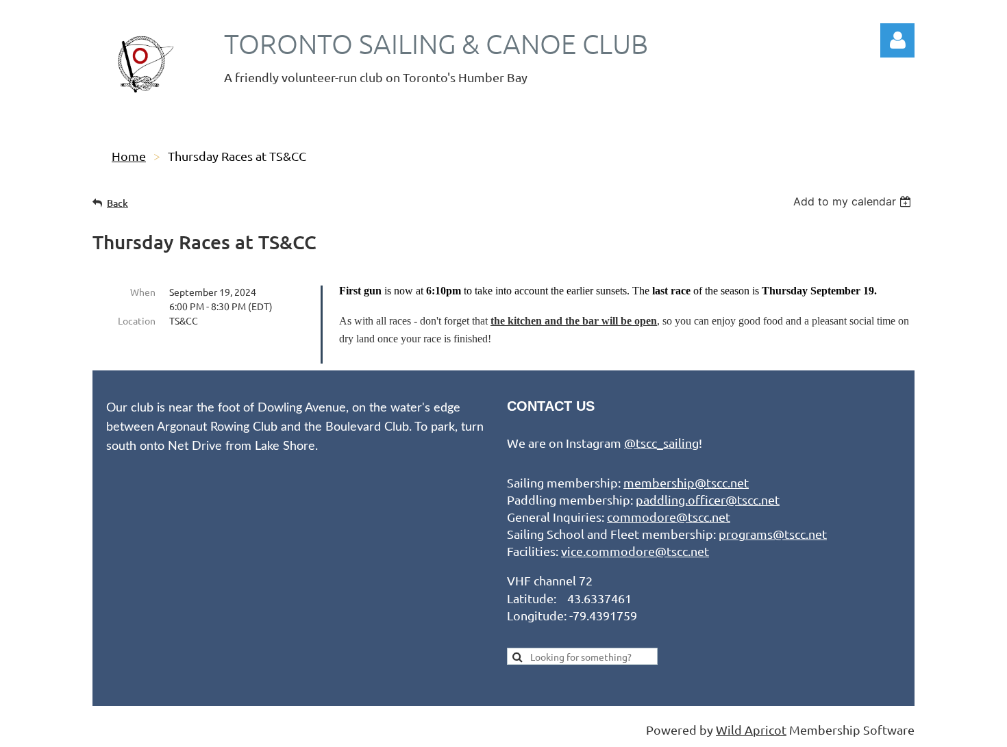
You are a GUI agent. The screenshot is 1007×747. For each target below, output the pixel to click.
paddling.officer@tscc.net (708, 499)
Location (137, 320)
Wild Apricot (751, 729)
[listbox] (854, 201)
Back (117, 203)
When (143, 292)
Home (129, 156)
